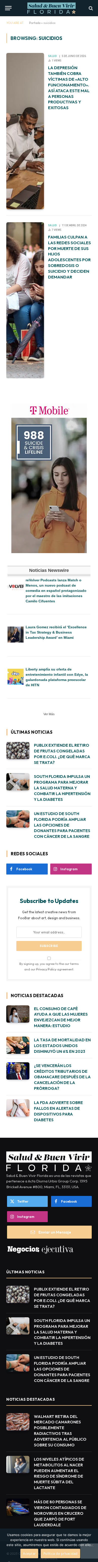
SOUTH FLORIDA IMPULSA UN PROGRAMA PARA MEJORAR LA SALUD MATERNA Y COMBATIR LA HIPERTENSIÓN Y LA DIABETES (62, 788)
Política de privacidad (60, 1554)
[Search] (90, 8)
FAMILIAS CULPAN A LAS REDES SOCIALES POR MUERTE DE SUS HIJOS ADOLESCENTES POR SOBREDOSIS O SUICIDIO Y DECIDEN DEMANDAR (69, 256)
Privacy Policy (46, 969)
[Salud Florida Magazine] (51, 8)
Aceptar (29, 1554)
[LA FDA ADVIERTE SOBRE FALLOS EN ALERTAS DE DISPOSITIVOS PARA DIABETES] (17, 1107)
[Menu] (8, 8)
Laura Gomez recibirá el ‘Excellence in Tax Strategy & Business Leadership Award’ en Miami (56, 632)
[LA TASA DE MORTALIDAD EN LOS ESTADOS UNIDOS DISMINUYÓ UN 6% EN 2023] (17, 1045)
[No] (91, 1545)
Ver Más (49, 714)
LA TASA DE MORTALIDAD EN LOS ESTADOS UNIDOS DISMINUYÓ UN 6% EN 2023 (62, 1045)
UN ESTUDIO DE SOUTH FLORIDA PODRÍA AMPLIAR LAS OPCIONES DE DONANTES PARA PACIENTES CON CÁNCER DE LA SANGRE (62, 825)
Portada (34, 23)
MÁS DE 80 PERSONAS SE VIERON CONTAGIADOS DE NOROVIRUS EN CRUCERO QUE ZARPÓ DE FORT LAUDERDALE (60, 1513)
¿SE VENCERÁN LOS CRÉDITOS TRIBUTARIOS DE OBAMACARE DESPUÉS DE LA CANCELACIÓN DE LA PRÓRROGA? (62, 1077)
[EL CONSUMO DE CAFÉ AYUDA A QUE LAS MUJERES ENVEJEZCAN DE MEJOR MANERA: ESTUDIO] (17, 1014)
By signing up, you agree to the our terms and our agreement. (49, 966)
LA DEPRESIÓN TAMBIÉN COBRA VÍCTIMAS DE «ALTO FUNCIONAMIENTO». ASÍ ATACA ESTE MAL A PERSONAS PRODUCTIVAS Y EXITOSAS (68, 87)
